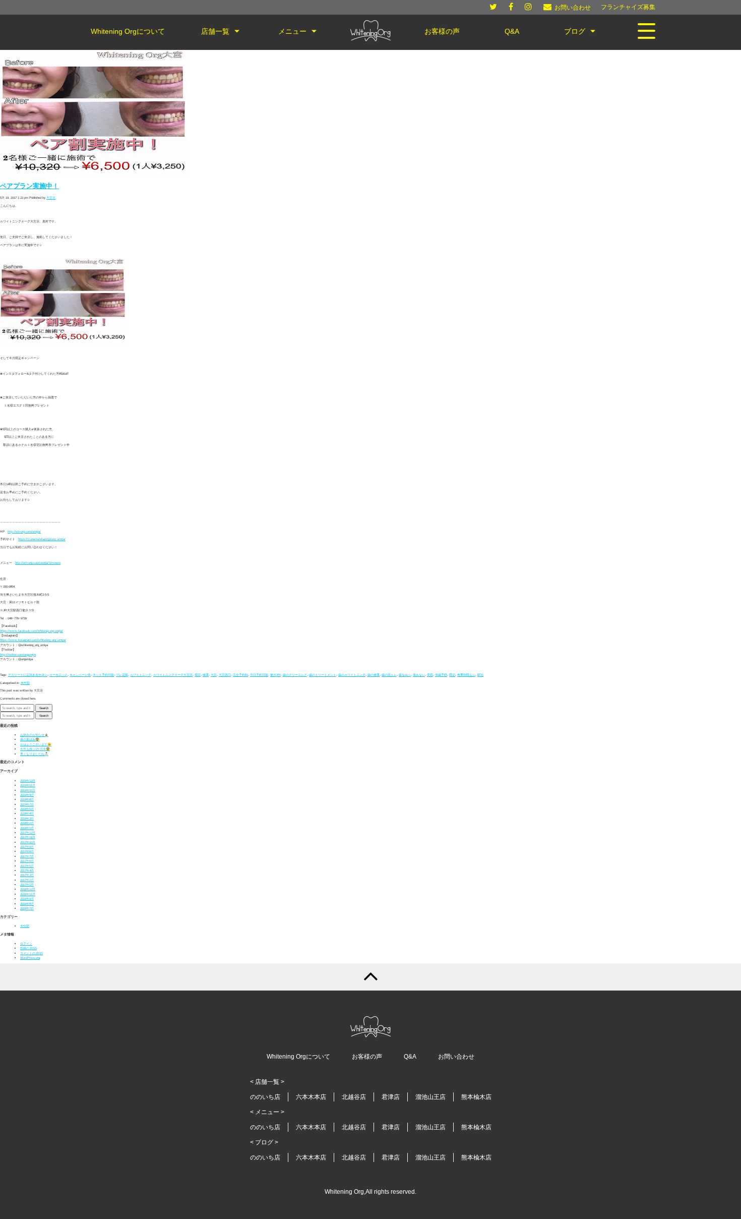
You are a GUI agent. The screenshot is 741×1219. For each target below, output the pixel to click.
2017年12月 (27, 832)
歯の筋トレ (389, 674)
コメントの (31, 953)
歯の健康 (373, 674)
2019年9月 (27, 794)
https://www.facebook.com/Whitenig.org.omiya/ (31, 630)
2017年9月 (27, 846)
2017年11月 (27, 837)
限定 (452, 674)
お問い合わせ (456, 1056)
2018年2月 (27, 823)
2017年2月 (27, 880)
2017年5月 (27, 865)
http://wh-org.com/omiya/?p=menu (37, 562)
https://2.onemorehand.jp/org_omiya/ (42, 539)
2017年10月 (27, 842)
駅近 (480, 674)
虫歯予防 (441, 674)
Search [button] (43, 708)
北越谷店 (354, 1096)
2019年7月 (27, 804)
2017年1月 (27, 884)
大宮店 (50, 197)
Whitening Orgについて (298, 1056)
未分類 (25, 682)
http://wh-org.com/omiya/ (24, 531)
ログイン (26, 943)
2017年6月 (27, 860)
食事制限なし (466, 674)
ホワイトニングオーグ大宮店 (173, 674)
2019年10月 (27, 790)
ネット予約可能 (103, 674)
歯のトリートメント (322, 674)
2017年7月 (27, 856)
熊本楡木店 (476, 1096)
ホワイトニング (140, 674)
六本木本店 (311, 1096)
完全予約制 (240, 674)
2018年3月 (27, 818)
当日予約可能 (259, 674)
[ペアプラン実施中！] (93, 175)
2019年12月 (27, 780)
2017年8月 (27, 851)
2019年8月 (27, 799)
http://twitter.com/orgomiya (18, 654)
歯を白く (405, 674)
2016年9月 (27, 898)
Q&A (410, 1056)
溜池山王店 (430, 1096)
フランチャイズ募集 (628, 7)
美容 (430, 674)
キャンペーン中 (80, 674)
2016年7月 (27, 908)
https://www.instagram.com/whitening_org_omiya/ (33, 640)
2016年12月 (27, 889)
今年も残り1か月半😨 (35, 748)
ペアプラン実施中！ (29, 186)
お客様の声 (367, 1056)
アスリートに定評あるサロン (27, 674)
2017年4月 (27, 870)
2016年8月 (27, 903)
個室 (198, 674)
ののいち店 (265, 1096)
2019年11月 (27, 785)
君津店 (391, 1096)
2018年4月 (27, 813)
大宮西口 (225, 674)
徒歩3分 (275, 674)
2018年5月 (27, 808)
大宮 (214, 674)
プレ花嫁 (122, 674)
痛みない (419, 674)
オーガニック (58, 674)
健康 (206, 674)
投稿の (28, 948)
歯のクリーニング (295, 674)
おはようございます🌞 (35, 744)
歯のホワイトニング (351, 674)
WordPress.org (30, 957)
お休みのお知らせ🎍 (34, 734)
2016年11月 (27, 894)
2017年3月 (27, 875)
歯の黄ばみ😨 (29, 739)
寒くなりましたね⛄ (34, 754)
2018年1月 (27, 828)
